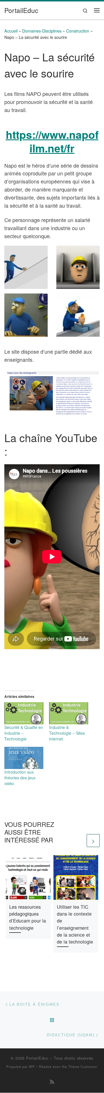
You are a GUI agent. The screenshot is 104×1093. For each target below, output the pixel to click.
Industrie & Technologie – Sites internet (67, 733)
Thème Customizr (83, 1066)
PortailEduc (37, 1058)
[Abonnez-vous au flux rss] (52, 1081)
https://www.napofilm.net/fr (52, 141)
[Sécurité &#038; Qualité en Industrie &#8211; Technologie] (23, 713)
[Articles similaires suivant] (93, 840)
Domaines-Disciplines (42, 31)
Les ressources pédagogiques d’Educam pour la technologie (27, 917)
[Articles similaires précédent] (79, 840)
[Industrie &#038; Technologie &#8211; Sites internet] (68, 713)
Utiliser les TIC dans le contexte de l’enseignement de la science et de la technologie (75, 924)
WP (32, 1066)
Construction (77, 31)
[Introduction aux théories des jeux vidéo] (23, 758)
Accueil (11, 31)
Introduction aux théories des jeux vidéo (20, 777)
